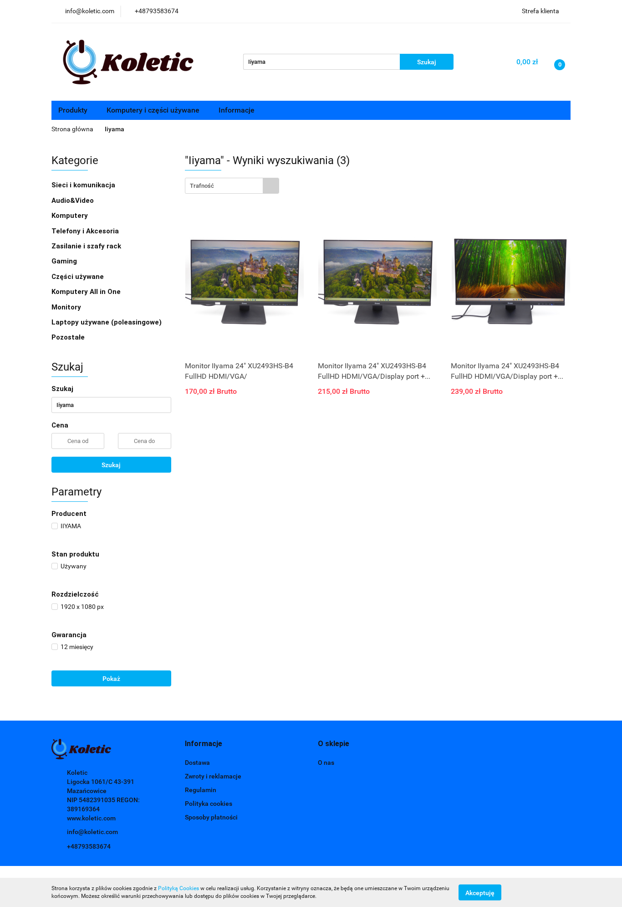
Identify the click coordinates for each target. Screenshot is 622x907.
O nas (326, 762)
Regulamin (200, 790)
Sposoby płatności (211, 817)
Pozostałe (68, 337)
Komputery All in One (86, 292)
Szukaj (111, 465)
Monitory (66, 307)
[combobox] (232, 186)
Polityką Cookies (178, 888)
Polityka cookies (208, 803)
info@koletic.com (92, 831)
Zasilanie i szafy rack (87, 246)
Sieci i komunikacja (84, 185)
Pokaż (111, 678)
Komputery (70, 215)
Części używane (78, 277)
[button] (203, 744)
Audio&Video (73, 200)
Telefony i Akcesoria (86, 231)
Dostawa (197, 762)
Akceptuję (480, 892)
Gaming (65, 261)
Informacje (237, 110)
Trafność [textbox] (202, 185)
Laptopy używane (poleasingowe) (106, 322)
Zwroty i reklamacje (213, 776)
